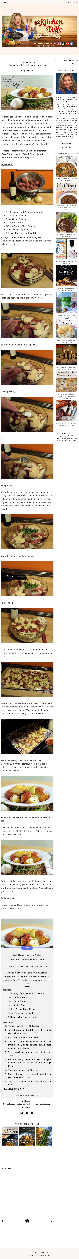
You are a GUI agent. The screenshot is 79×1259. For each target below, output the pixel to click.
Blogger (73, 440)
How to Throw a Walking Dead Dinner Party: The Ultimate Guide (67, 368)
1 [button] (20, 1148)
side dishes (27, 1104)
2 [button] (23, 1148)
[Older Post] (50, 1221)
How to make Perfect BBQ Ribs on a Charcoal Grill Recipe (66, 424)
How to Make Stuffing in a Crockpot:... (11, 1141)
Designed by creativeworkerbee (39, 1255)
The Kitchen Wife (37, 1252)
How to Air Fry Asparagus (28, 1141)
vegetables (44, 1104)
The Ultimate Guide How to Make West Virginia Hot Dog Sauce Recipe (66, 208)
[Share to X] (22, 1113)
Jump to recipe (27, 70)
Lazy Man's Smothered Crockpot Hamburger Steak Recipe (67, 235)
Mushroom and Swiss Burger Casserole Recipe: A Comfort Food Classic (67, 396)
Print (27, 948)
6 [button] (34, 1148)
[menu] (5, 2)
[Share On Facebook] (27, 1113)
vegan (36, 1104)
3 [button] (26, 1148)
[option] (11, 1136)
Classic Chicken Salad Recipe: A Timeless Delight (66, 341)
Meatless (9, 1104)
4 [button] (28, 1148)
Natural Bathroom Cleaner (66, 315)
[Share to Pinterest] (32, 1113)
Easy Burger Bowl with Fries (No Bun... (45, 1141)
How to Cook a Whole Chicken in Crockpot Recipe (67, 289)
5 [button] (31, 1148)
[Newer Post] (3, 1221)
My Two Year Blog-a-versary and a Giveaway (66, 262)
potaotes (18, 1104)
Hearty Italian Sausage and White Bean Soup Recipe (66, 180)
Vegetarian (26, 1107)
